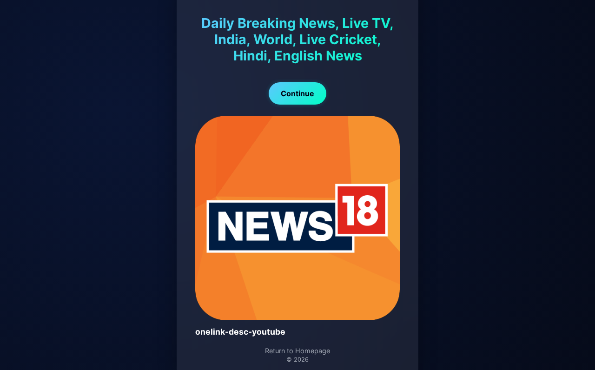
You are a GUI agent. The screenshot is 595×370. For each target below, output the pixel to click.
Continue (297, 93)
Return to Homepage (297, 351)
